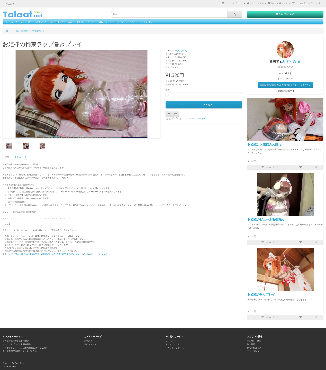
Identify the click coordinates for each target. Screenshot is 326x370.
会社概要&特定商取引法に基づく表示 (20, 351)
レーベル (9, 22)
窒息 (53, 253)
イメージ (123, 22)
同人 (139, 22)
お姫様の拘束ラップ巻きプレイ (30, 31)
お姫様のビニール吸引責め (266, 219)
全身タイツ (60, 22)
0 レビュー (187, 118)
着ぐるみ (80, 22)
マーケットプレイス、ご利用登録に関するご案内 (25, 347)
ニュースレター (254, 351)
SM (87, 22)
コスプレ (70, 22)
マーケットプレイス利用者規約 (17, 344)
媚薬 (59, 253)
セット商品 (148, 22)
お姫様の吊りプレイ (261, 294)
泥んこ (50, 22)
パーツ (109, 22)
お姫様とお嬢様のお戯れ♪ (265, 144)
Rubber (101, 22)
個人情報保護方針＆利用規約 (16, 340)
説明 (7, 156)
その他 (132, 22)
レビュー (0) (20, 156)
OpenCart (19, 363)
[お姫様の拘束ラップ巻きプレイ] (81, 93)
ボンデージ (95, 253)
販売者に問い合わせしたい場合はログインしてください (285, 84)
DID (77, 253)
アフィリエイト (173, 344)
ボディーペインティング (36, 22)
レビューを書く (200, 118)
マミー (38, 253)
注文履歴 (251, 344)
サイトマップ (90, 344)
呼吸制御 (46, 253)
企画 (116, 22)
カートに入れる (204, 105)
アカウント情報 (254, 340)
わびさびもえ (181, 50)
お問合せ (88, 340)
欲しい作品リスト (255, 347)
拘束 (32, 253)
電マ (64, 253)
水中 (93, 22)
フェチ (105, 253)
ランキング (20, 22)
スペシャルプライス (175, 347)
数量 (168, 89)
